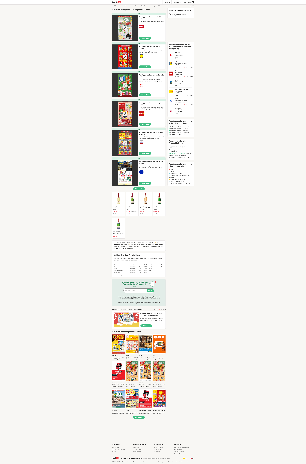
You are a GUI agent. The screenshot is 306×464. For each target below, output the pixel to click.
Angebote (123, 6)
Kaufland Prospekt (137, 449)
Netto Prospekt (157, 449)
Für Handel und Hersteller (118, 449)
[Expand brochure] (125, 28)
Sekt (136, 6)
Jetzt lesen (146, 326)
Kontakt (178, 462)
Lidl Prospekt (157, 451)
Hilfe (158, 462)
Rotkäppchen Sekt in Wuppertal (179, 128)
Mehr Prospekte (139, 188)
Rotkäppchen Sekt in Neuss (178, 134)
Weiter (150, 290)
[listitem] (118, 204)
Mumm (171, 14)
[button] (139, 27)
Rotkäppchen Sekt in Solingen (179, 130)
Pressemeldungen (178, 454)
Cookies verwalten (189, 462)
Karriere (114, 451)
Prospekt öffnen (145, 38)
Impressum (164, 462)
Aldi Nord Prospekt (158, 447)
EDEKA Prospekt (137, 447)
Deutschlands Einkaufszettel (181, 447)
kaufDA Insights (178, 449)
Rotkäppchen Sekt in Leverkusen (179, 132)
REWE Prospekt (137, 451)
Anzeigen (190, 6)
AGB (182, 462)
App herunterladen (179, 451)
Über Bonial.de (115, 447)
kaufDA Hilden (115, 6)
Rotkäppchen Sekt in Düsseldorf (179, 127)
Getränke (130, 6)
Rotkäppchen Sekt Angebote (177, 153)
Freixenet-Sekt (180, 14)
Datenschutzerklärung (154, 300)
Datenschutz (171, 462)
